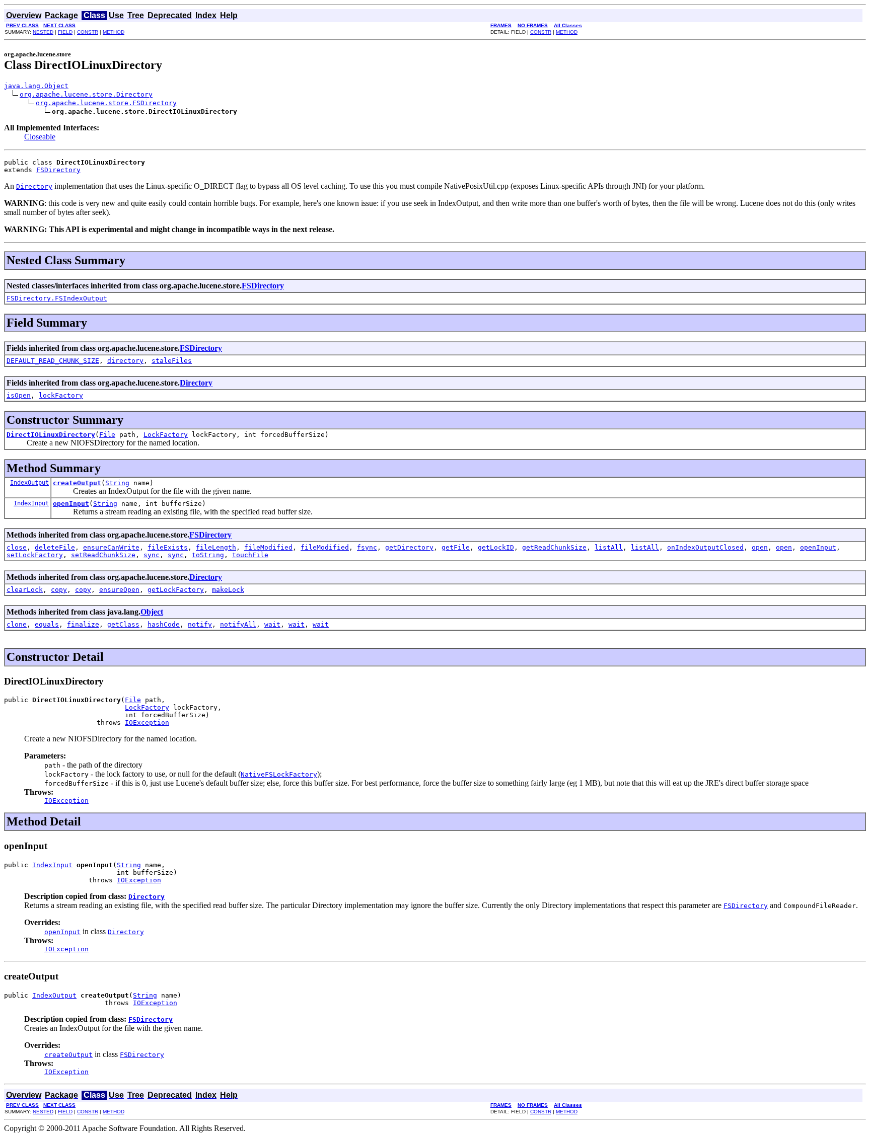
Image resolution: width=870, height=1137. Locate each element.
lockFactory (61, 395)
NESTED (43, 32)
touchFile (250, 555)
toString (208, 555)
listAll (609, 547)
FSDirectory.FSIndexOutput (57, 298)
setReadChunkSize (103, 555)
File (107, 434)
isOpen (19, 395)
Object (151, 612)
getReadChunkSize (554, 547)
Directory (196, 382)
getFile (456, 547)
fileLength (216, 547)
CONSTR (87, 32)
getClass (123, 624)
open (760, 547)
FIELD (65, 32)
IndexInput (31, 503)
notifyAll (238, 624)
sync (151, 555)
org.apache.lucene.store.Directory (86, 94)
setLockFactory (35, 555)
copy (59, 589)
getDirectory (409, 547)
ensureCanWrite (111, 547)
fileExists (168, 547)
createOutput (77, 483)
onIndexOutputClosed (705, 547)
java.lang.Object (36, 86)
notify (200, 624)
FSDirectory (58, 170)
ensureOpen (119, 589)
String (117, 483)
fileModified (268, 547)
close (17, 547)
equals (47, 624)
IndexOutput (29, 482)
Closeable (39, 136)
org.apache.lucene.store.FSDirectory (106, 103)
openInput (71, 503)
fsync (367, 547)
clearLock (25, 589)
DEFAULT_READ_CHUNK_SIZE (53, 360)
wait (272, 624)
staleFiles (172, 360)
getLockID (496, 547)
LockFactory (165, 434)
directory (125, 360)
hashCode (164, 624)
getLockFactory (176, 589)
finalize (83, 624)
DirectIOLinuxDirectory (51, 434)
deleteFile (55, 547)
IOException (147, 722)
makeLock (228, 589)
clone (17, 624)
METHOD (113, 32)
